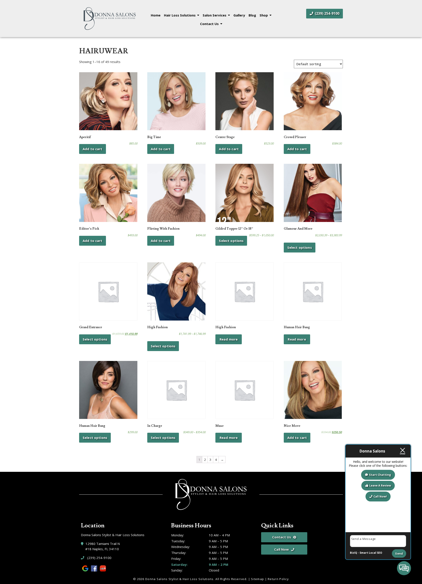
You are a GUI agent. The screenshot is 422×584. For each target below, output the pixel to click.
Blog (252, 15)
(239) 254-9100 (326, 13)
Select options (231, 240)
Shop (264, 15)
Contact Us (209, 24)
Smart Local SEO (371, 553)
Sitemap (257, 579)
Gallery (239, 15)
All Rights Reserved (230, 579)
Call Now (281, 549)
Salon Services (214, 15)
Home (155, 15)
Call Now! (380, 496)
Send (399, 553)
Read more (229, 339)
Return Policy (278, 579)
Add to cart (92, 149)
